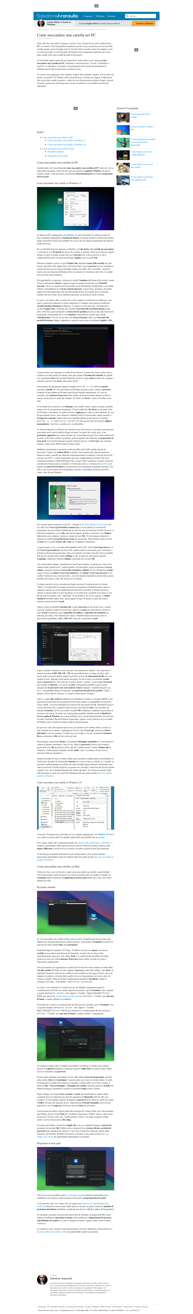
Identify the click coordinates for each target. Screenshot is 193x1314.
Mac (48, 871)
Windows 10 (103, 834)
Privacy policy (117, 1307)
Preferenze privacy (141, 1307)
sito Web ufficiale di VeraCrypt (94, 524)
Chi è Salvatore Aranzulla (56, 1307)
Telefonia (100, 16)
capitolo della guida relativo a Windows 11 (95, 842)
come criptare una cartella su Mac (53, 1231)
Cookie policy (128, 1307)
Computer (87, 16)
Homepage (42, 1307)
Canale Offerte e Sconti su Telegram (59, 23)
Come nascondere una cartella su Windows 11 (67, 140)
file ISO (103, 463)
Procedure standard (55, 151)
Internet (111, 16)
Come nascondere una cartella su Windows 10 (67, 144)
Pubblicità (95, 1307)
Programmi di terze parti (57, 155)
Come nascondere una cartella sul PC (57, 137)
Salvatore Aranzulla (44, 38)
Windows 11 (71, 234)
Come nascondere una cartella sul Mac (58, 148)
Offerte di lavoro (105, 1307)
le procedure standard (76, 1195)
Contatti (87, 1307)
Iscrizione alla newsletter (75, 1307)
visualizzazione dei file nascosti (68, 996)
